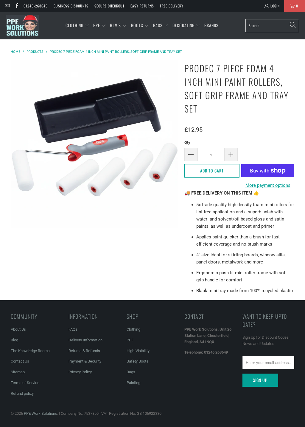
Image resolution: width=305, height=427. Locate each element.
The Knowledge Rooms (30, 351)
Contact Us (20, 361)
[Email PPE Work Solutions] (7, 5)
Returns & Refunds (84, 351)
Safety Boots (137, 361)
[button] (77, 25)
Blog (14, 340)
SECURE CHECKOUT (109, 5)
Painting (133, 382)
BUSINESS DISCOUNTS (71, 5)
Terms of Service (25, 382)
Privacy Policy (80, 372)
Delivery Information (85, 340)
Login (275, 5)
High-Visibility (138, 351)
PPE (130, 340)
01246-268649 (36, 5)
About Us (18, 329)
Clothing (133, 329)
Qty (187, 142)
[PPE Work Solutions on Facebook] (16, 5)
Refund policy (22, 393)
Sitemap (18, 372)
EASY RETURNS (142, 5)
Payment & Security (85, 361)
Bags (131, 372)
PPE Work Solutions (40, 413)
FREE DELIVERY (171, 5)
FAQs (73, 329)
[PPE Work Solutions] (22, 25)
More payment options (267, 185)
